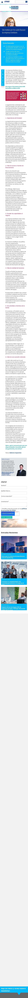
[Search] (26, 2)
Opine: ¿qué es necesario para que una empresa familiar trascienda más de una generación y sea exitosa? (16, 447)
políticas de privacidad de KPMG (14, 509)
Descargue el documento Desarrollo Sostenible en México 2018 (15, 87)
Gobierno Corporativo (15, 453)
